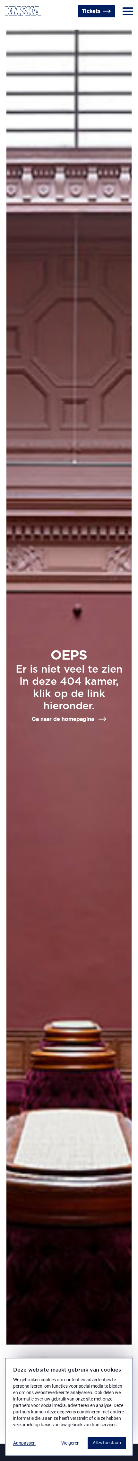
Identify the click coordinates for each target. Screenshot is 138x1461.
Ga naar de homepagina (63, 719)
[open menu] (128, 11)
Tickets (91, 11)
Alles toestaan (107, 1442)
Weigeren (70, 1443)
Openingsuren (48, 26)
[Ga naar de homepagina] (23, 11)
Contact (15, 26)
